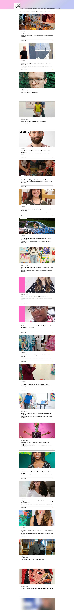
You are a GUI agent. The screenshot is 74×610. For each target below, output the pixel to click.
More (48, 11)
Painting (24, 11)
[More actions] (53, 31)
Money (37, 11)
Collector (41, 11)
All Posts (20, 11)
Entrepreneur (28, 11)
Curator (45, 11)
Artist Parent (33, 11)
